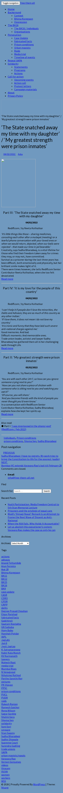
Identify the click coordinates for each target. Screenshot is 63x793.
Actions (18, 73)
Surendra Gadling (10, 745)
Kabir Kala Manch (11, 652)
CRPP (4, 604)
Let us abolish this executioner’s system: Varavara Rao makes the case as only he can (31, 528)
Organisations (22, 31)
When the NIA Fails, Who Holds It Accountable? (33, 523)
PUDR (4, 697)
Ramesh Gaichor (10, 707)
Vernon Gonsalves (11, 761)
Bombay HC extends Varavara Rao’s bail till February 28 (31, 464)
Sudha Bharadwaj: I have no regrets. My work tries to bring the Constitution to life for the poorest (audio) (30, 456)
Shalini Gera (8, 717)
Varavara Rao (8, 758)
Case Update (21, 38)
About (11, 92)
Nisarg (5, 787)
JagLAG (5, 640)
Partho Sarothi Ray (11, 678)
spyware (5, 729)
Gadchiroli (7, 620)
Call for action (16, 76)
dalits (4, 607)
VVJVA (4, 771)
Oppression (20, 22)
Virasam (5, 768)
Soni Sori (6, 726)
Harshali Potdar (10, 633)
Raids (17, 50)
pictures (5, 681)
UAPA (4, 752)
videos (4, 765)
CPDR (4, 601)
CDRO (4, 598)
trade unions (8, 749)
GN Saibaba (7, 627)
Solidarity (13, 63)
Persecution (14, 34)
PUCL (4, 694)
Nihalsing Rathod (11, 675)
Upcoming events (24, 79)
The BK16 (13, 25)
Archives (5, 543)
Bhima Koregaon (23, 18)
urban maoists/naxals (13, 755)
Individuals (10, 438)
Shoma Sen (30, 441)
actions (5, 556)
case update (7, 591)
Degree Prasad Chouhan (14, 611)
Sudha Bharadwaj (47, 441)
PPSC (4, 688)
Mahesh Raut (8, 662)
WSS (3, 781)
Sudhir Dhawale (9, 739)
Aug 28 (5, 569)
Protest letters (22, 86)
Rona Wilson (8, 710)
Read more (7, 278)
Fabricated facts (23, 41)
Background (14, 12)
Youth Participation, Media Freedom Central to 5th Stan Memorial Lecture (33, 506)
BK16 (4, 585)
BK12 (4, 579)
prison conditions (13, 441)
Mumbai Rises (8, 668)
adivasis (5, 559)
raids (4, 700)
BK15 (4, 582)
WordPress (39, 784)
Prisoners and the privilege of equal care (30, 510)
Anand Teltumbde (11, 563)
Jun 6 (4, 643)
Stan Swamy (8, 733)
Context (18, 15)
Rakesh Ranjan (9, 704)
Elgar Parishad (9, 614)
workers (5, 778)
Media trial (20, 54)
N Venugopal (8, 672)
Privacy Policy (15, 95)
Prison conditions (24, 44)
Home (11, 9)
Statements (21, 67)
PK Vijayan (7, 684)
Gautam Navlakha (11, 623)
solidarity (6, 723)
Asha (20, 154)
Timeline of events (24, 57)
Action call (20, 83)
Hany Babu (7, 630)
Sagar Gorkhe (8, 713)
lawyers (5, 659)
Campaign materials (25, 89)
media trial (7, 665)
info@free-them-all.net (21, 477)
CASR (4, 595)
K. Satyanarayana (10, 649)
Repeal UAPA (15, 60)
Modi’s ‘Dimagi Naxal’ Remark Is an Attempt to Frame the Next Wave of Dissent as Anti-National (33, 517)
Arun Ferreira (8, 566)
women (5, 774)
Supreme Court (9, 742)
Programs (19, 70)
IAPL (3, 636)
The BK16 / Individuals (26, 28)
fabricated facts (10, 617)
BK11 (4, 575)
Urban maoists (22, 47)
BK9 (3, 588)
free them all (27, 2)
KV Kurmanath (9, 656)
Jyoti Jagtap (8, 646)
